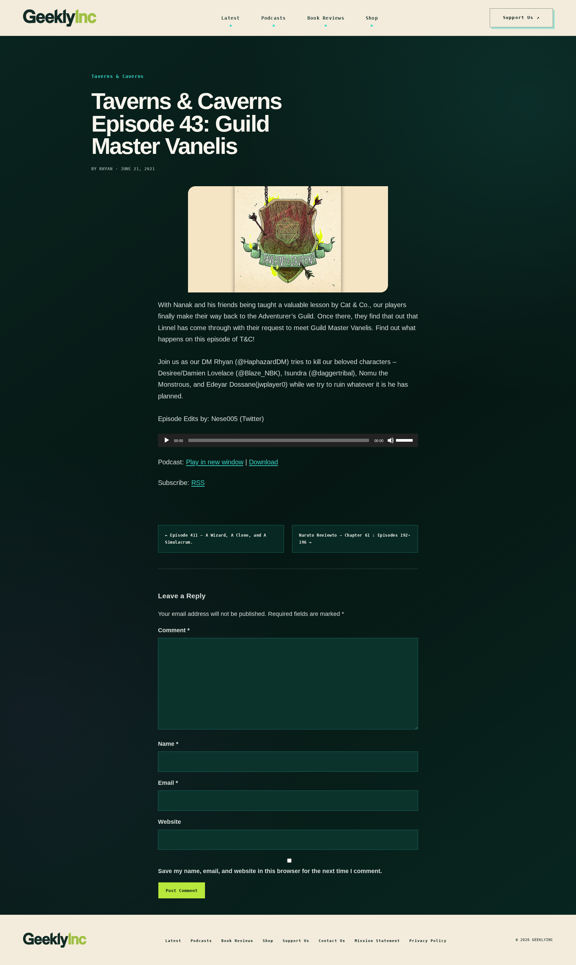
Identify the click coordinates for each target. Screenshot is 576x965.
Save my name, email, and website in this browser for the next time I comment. (270, 871)
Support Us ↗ (521, 17)
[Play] (166, 440)
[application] (288, 440)
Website (169, 821)
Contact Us (332, 941)
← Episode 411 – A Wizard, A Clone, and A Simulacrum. (215, 538)
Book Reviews (325, 18)
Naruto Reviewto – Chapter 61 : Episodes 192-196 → (354, 538)
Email (168, 782)
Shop (372, 18)
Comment (174, 630)
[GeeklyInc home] (59, 18)
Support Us (296, 941)
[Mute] (390, 440)
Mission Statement (377, 941)
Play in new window (214, 462)
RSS (198, 482)
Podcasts (273, 18)
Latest (230, 18)
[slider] (405, 440)
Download (263, 462)
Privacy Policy (428, 941)
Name (168, 743)
